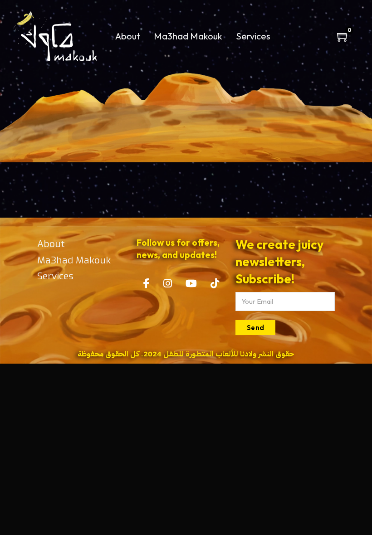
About (127, 36)
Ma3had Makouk (188, 36)
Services (253, 36)
